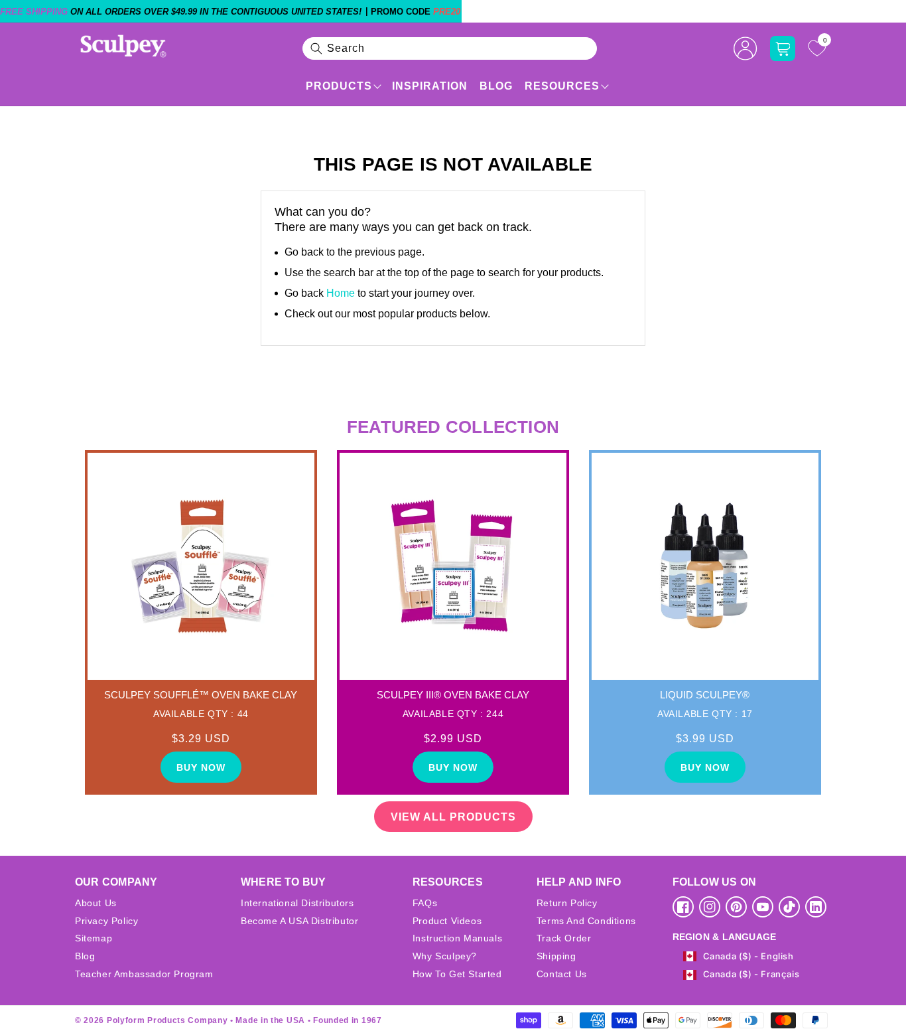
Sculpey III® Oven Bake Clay (453, 694)
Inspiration (430, 86)
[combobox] (449, 48)
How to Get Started (457, 974)
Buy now (201, 767)
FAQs (425, 903)
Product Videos (447, 921)
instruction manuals (457, 938)
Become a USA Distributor (299, 921)
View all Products (453, 817)
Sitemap (93, 938)
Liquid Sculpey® (704, 694)
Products (339, 86)
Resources (562, 86)
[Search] (316, 48)
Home (340, 293)
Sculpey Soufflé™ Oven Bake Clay (200, 694)
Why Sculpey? (445, 956)
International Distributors (297, 903)
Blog (496, 86)
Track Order (564, 938)
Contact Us (562, 974)
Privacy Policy (106, 921)
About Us (96, 903)
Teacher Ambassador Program (144, 974)
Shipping (556, 956)
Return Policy (567, 903)
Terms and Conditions (586, 921)
